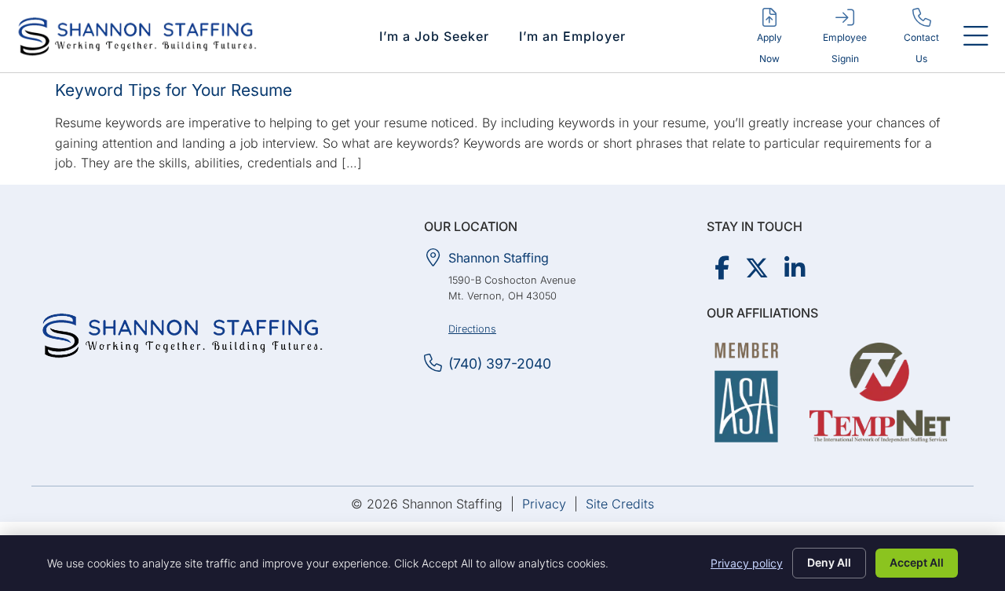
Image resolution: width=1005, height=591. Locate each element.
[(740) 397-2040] (433, 363)
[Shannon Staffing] (433, 257)
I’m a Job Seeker (434, 36)
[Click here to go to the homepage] (182, 335)
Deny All (829, 562)
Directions (472, 329)
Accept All (917, 562)
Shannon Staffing (498, 258)
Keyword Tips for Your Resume (173, 90)
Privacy (544, 504)
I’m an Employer (572, 36)
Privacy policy (747, 563)
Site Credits (620, 504)
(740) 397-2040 (499, 363)
